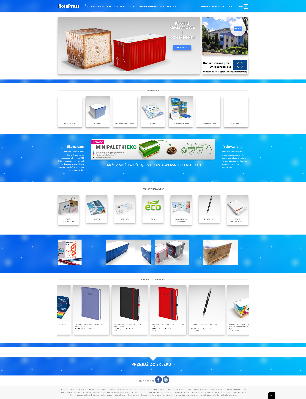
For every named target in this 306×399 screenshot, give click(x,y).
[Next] (194, 46)
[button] (85, 6)
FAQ (162, 6)
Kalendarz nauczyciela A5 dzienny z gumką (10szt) (58, 325)
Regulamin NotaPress (148, 6)
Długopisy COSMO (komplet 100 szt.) (95, 324)
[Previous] (64, 46)
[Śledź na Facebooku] (158, 379)
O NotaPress (120, 6)
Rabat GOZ (171, 6)
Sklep (109, 6)
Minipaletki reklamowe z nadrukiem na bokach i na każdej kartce (134, 325)
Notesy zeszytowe (203, 324)
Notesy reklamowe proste (167, 324)
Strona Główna (97, 6)
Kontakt (131, 6)
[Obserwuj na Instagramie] (166, 379)
